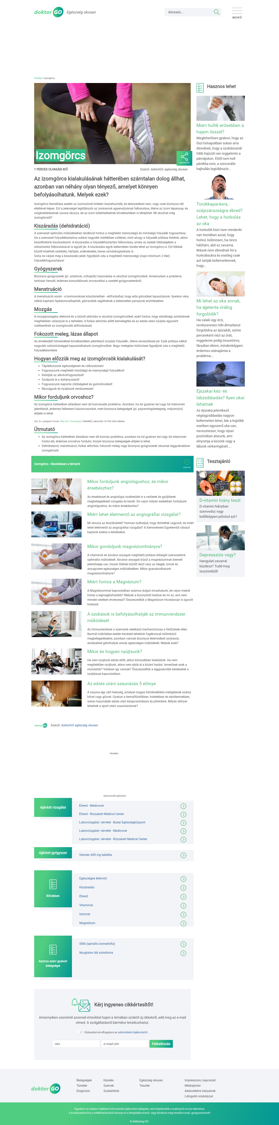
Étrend (83, 896)
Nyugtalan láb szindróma (96, 952)
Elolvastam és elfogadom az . (116, 1032)
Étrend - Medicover (91, 805)
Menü (237, 17)
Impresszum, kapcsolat (200, 1080)
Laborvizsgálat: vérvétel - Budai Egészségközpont (112, 822)
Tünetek (81, 1085)
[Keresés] (216, 12)
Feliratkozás (161, 1044)
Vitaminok (86, 905)
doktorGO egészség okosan (79, 725)
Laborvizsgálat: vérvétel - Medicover (103, 830)
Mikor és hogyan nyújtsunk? (114, 651)
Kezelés (108, 1080)
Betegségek (84, 1080)
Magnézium (87, 923)
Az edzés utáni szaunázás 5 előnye (121, 683)
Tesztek (145, 1085)
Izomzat (84, 914)
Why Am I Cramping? (71, 421)
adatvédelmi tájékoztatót (132, 1032)
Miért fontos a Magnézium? (114, 581)
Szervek (108, 1085)
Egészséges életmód (93, 878)
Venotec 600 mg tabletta (95, 855)
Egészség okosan (151, 1080)
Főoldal (38, 78)
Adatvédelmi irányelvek (200, 1091)
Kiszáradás (86, 887)
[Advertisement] (139, 48)
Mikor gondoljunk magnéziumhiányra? (124, 546)
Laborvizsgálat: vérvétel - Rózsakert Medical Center (113, 839)
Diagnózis (83, 1091)
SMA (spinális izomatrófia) (97, 944)
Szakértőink (111, 1091)
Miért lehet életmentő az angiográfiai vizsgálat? (134, 514)
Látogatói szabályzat (199, 1096)
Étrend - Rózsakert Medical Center (101, 814)
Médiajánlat (193, 1085)
